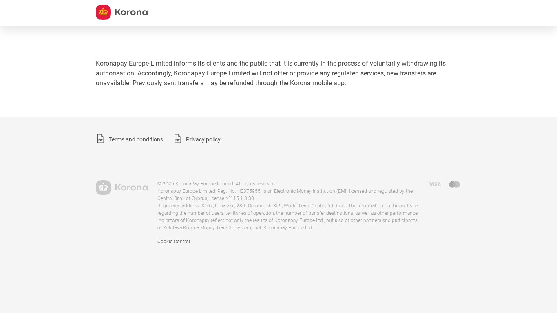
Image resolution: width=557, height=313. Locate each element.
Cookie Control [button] (173, 242)
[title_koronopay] (122, 12)
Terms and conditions (136, 139)
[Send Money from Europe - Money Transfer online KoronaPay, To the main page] (122, 187)
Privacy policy (203, 139)
